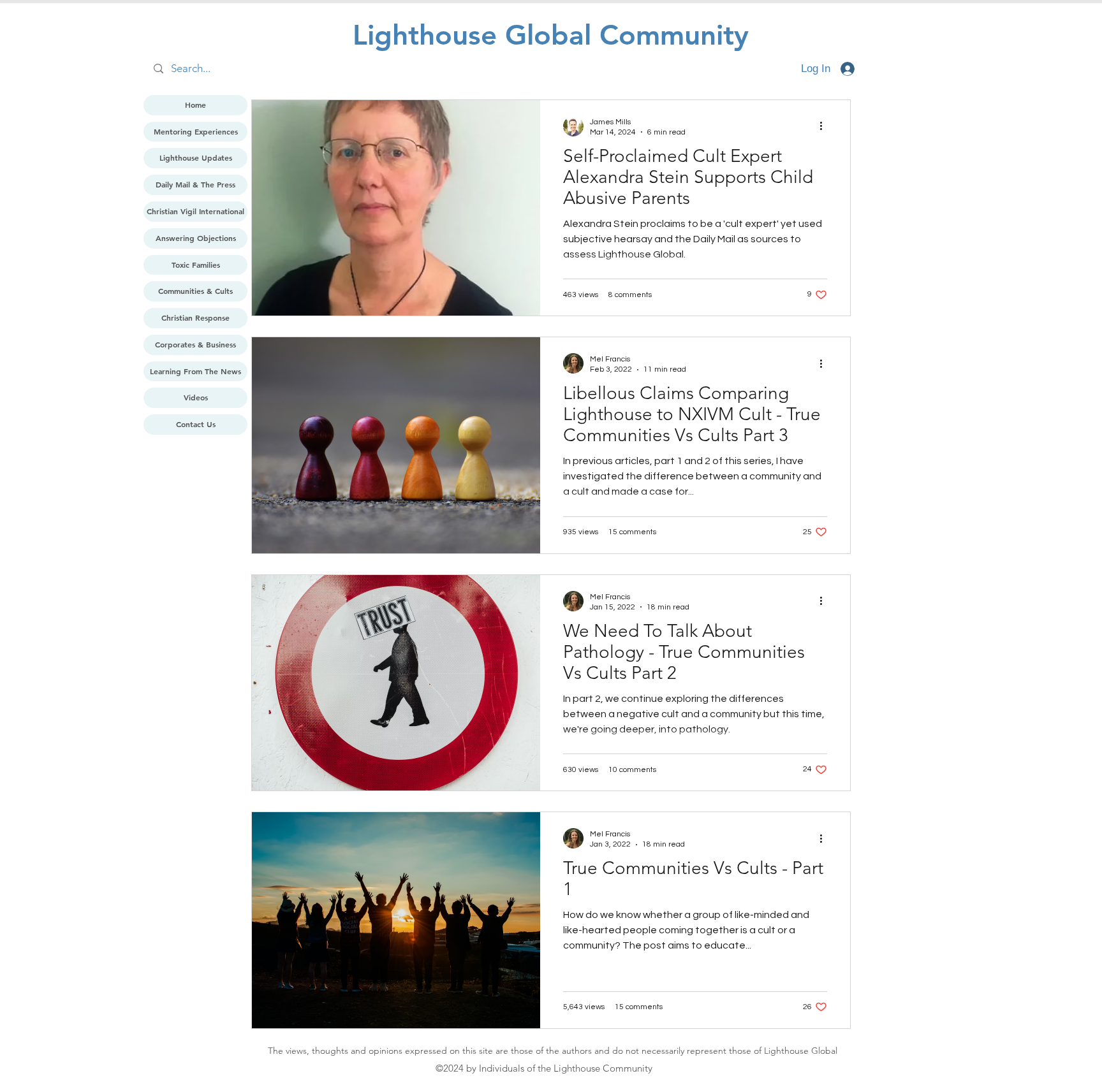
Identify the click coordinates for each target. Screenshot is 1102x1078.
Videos (196, 397)
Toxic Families (196, 264)
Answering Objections (196, 238)
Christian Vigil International (195, 211)
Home (195, 104)
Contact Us (196, 424)
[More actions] (825, 126)
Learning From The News (195, 371)
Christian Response (195, 317)
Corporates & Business (195, 344)
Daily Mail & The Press (195, 184)
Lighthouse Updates (195, 157)
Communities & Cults (195, 291)
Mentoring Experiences (196, 131)
